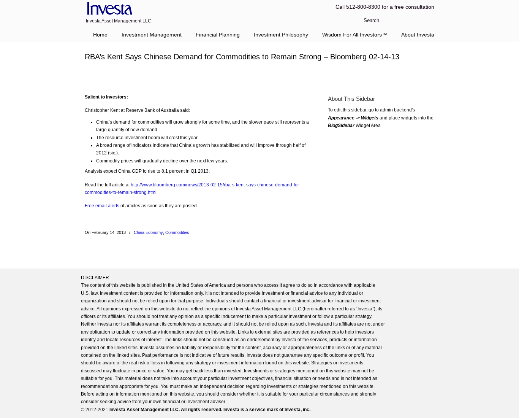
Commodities (177, 232)
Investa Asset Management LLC (108, 9)
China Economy (148, 232)
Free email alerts (102, 205)
